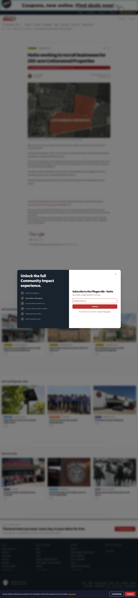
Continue (95, 306)
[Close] (115, 274)
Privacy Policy (107, 311)
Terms (100, 311)
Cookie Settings (117, 594)
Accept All (130, 594)
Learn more (72, 594)
